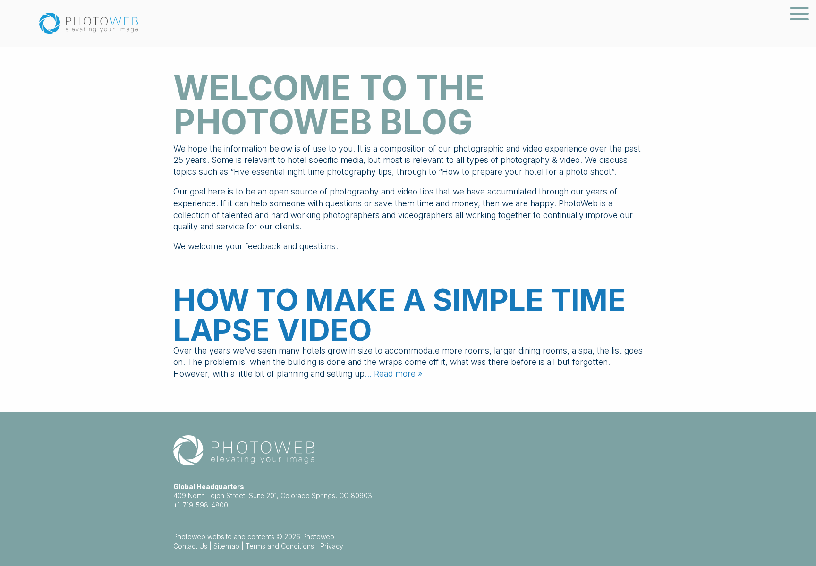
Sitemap (226, 546)
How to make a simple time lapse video (399, 314)
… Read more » (393, 374)
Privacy (331, 546)
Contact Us (190, 546)
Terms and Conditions (280, 546)
